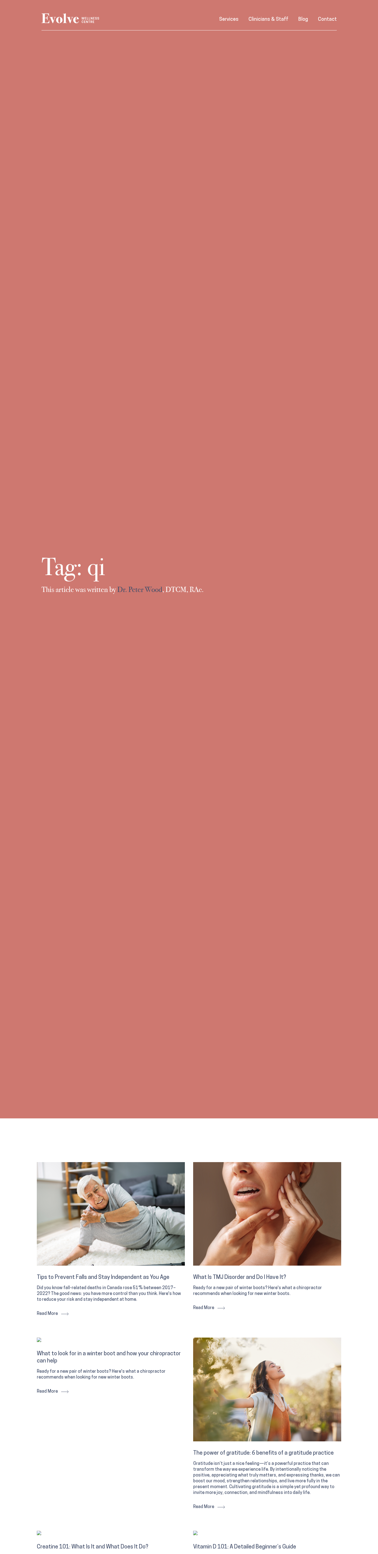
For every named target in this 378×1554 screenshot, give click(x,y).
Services (229, 19)
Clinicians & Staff (268, 19)
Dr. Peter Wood (139, 589)
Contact (327, 19)
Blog (303, 19)
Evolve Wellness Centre (70, 18)
